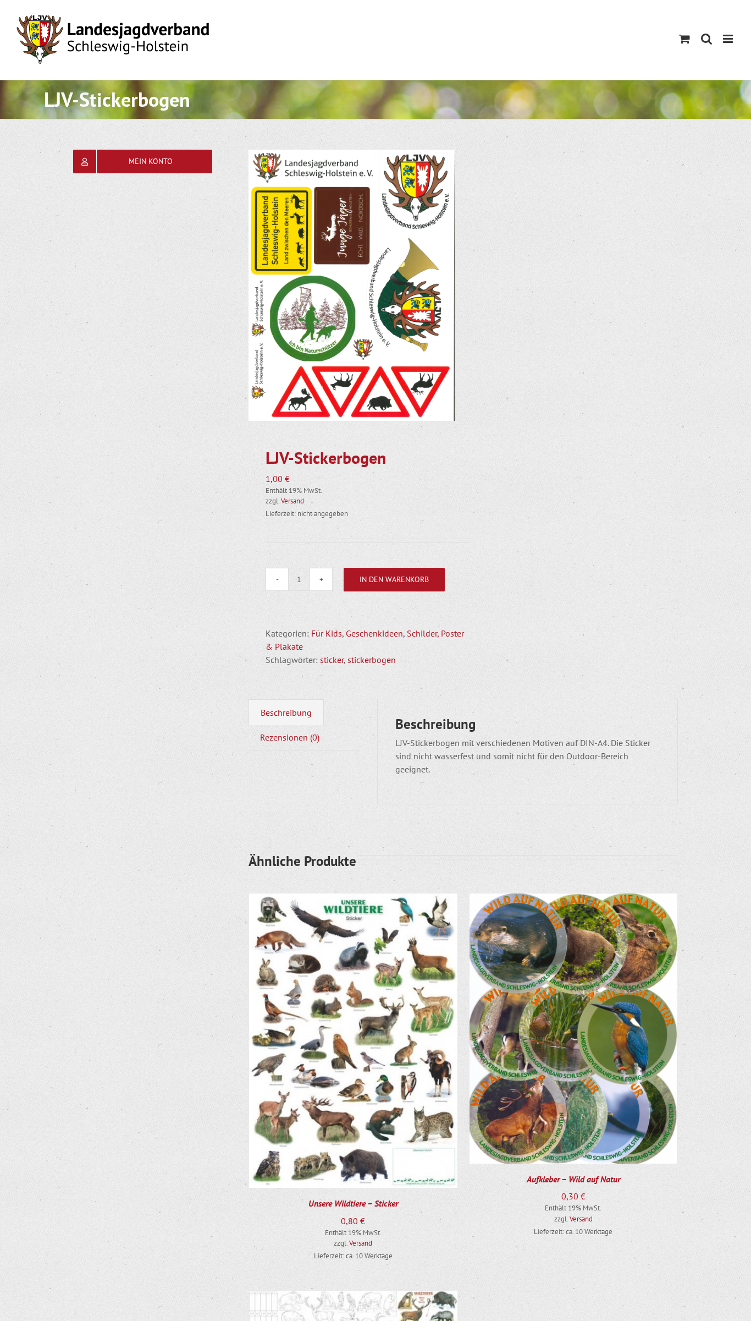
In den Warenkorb (394, 579)
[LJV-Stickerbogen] (352, 285)
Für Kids (326, 633)
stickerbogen (371, 659)
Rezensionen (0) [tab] (289, 737)
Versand (292, 501)
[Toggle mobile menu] (729, 39)
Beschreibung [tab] (286, 712)
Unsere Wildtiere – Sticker (353, 1203)
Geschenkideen (374, 633)
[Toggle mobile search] (706, 39)
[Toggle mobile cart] (684, 39)
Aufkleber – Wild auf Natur (573, 1179)
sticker (332, 659)
